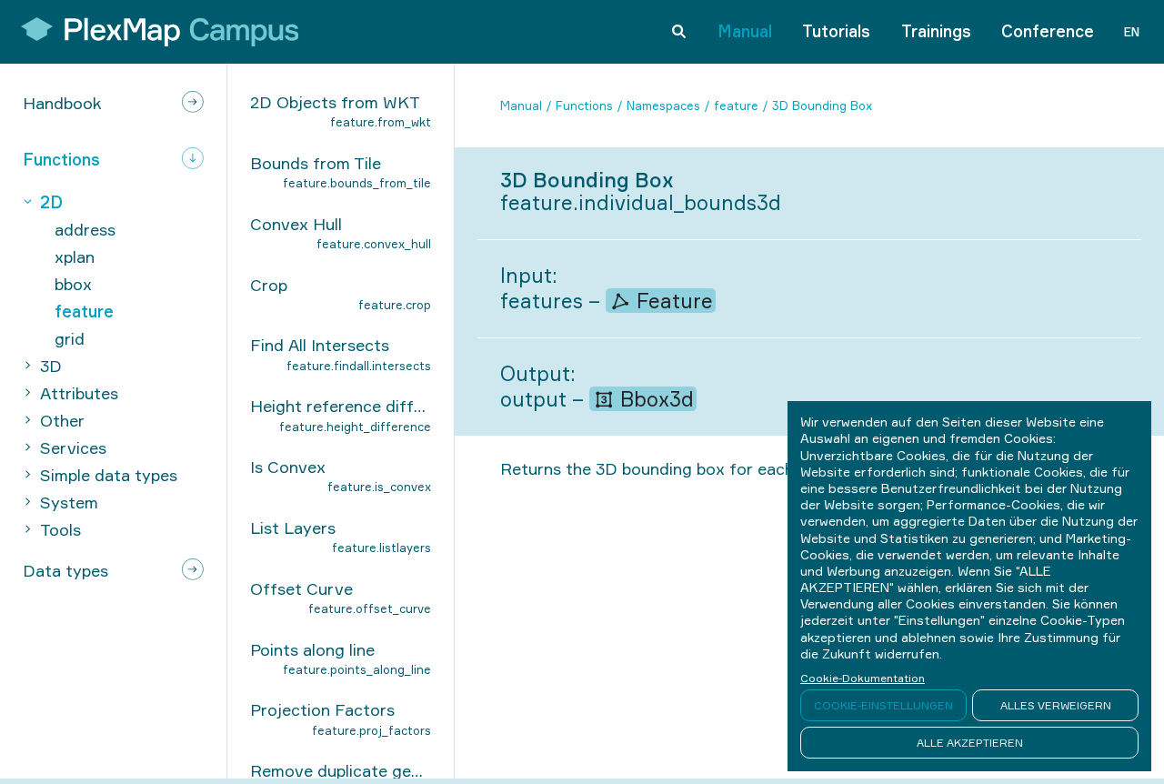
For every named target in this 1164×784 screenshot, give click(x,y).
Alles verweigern (1055, 705)
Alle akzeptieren (970, 742)
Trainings (936, 31)
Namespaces (663, 105)
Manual (744, 31)
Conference (1047, 31)
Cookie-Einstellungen (883, 705)
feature (736, 105)
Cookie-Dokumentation (862, 678)
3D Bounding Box (822, 105)
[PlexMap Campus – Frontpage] (153, 32)
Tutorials (836, 31)
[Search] (679, 32)
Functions (584, 105)
